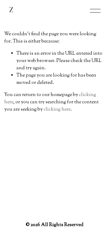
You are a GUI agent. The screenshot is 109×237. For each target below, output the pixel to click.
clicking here (57, 109)
